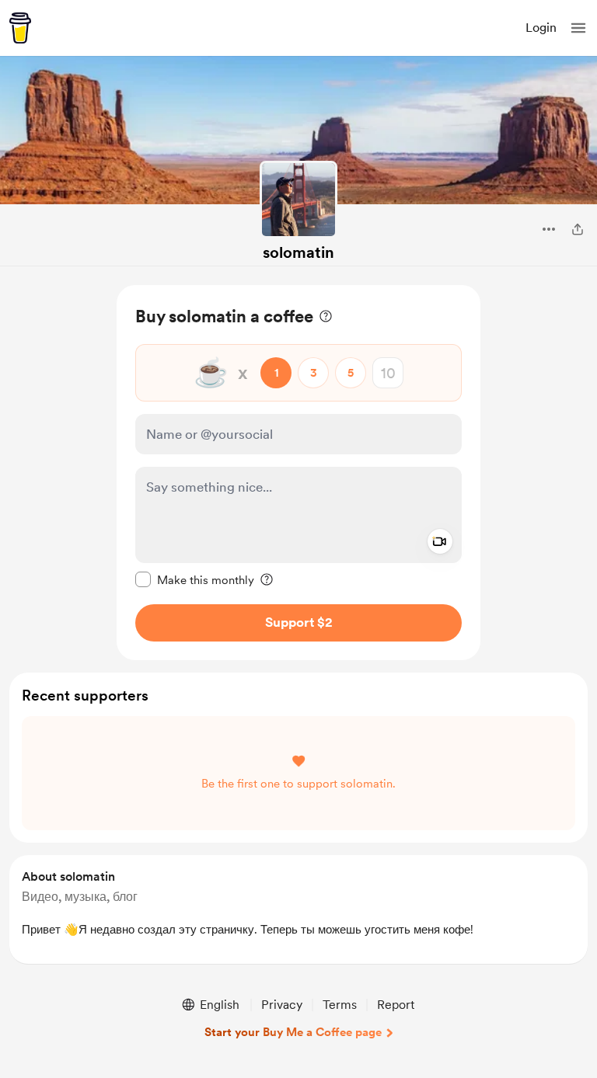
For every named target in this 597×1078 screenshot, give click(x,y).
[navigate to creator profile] (298, 199)
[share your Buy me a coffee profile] (578, 229)
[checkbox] (194, 579)
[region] (298, 472)
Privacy (281, 1004)
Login (541, 27)
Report (395, 1004)
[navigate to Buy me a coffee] (20, 27)
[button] (578, 28)
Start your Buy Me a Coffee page (293, 1032)
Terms (340, 1004)
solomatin (298, 252)
